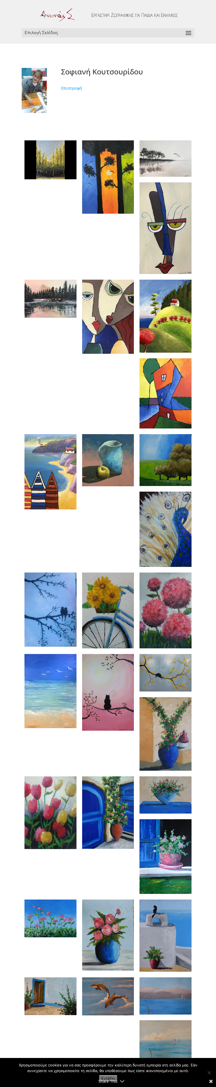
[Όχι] (209, 1072)
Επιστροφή (71, 88)
